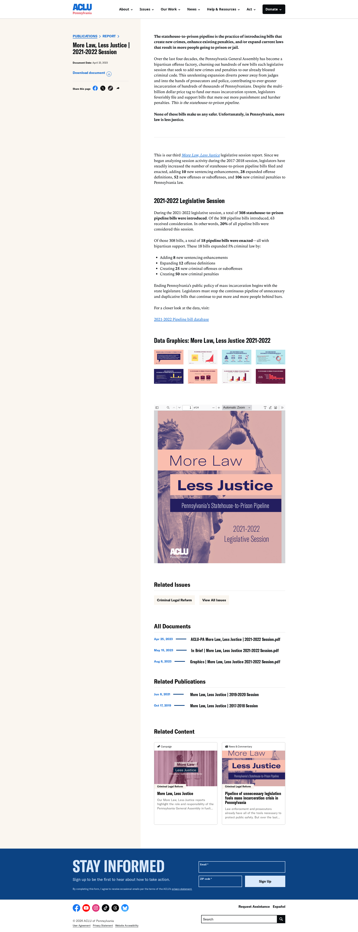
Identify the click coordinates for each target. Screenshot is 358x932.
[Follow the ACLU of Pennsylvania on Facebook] (76, 908)
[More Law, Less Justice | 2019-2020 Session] (219, 695)
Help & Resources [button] (221, 9)
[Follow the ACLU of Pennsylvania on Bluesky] (125, 908)
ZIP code (206, 878)
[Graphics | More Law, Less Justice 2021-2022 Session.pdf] (219, 662)
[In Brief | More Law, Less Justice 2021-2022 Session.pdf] (219, 651)
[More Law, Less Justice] (185, 783)
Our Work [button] (169, 9)
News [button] (192, 9)
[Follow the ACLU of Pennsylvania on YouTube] (86, 908)
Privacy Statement (103, 925)
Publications (85, 36)
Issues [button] (145, 9)
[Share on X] (102, 90)
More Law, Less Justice (201, 154)
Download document (89, 73)
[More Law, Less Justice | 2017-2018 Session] (219, 706)
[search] (281, 919)
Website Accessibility (126, 925)
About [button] (124, 9)
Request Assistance (254, 906)
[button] (110, 89)
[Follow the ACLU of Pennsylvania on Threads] (115, 908)
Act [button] (249, 9)
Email (204, 864)
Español (279, 906)
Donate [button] (272, 9)
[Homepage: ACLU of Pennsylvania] (86, 9)
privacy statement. (182, 888)
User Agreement (82, 925)
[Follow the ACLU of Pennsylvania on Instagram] (96, 908)
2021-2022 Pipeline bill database (181, 319)
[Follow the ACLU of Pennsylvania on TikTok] (105, 908)
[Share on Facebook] (95, 90)
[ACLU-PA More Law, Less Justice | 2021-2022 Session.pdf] (219, 640)
